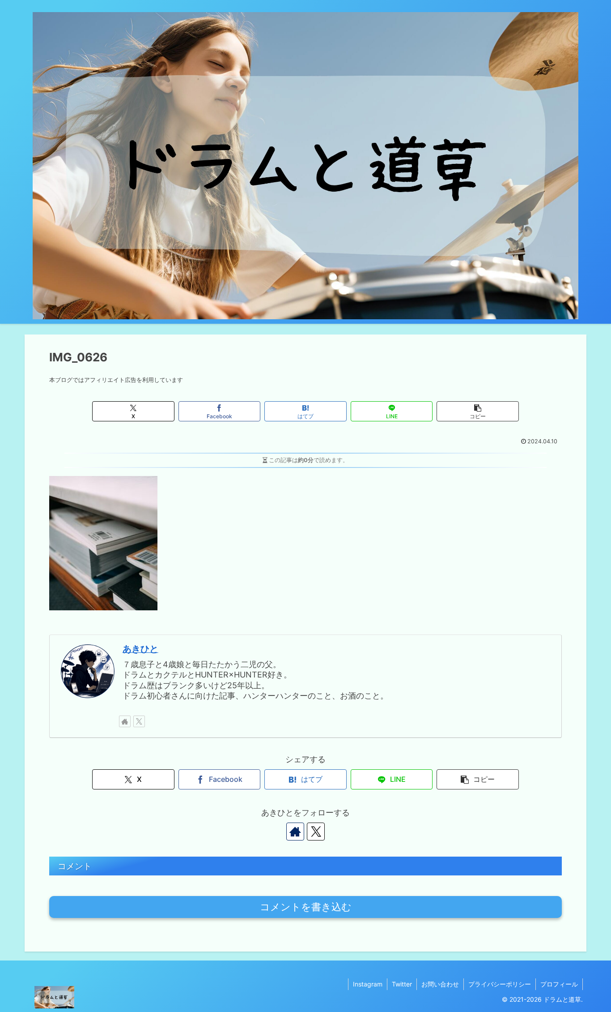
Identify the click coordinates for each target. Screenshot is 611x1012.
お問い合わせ (440, 984)
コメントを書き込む (306, 907)
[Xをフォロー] (139, 721)
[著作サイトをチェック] (125, 721)
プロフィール (559, 984)
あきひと (140, 648)
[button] (477, 411)
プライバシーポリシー (499, 984)
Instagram (367, 984)
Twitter (402, 984)
